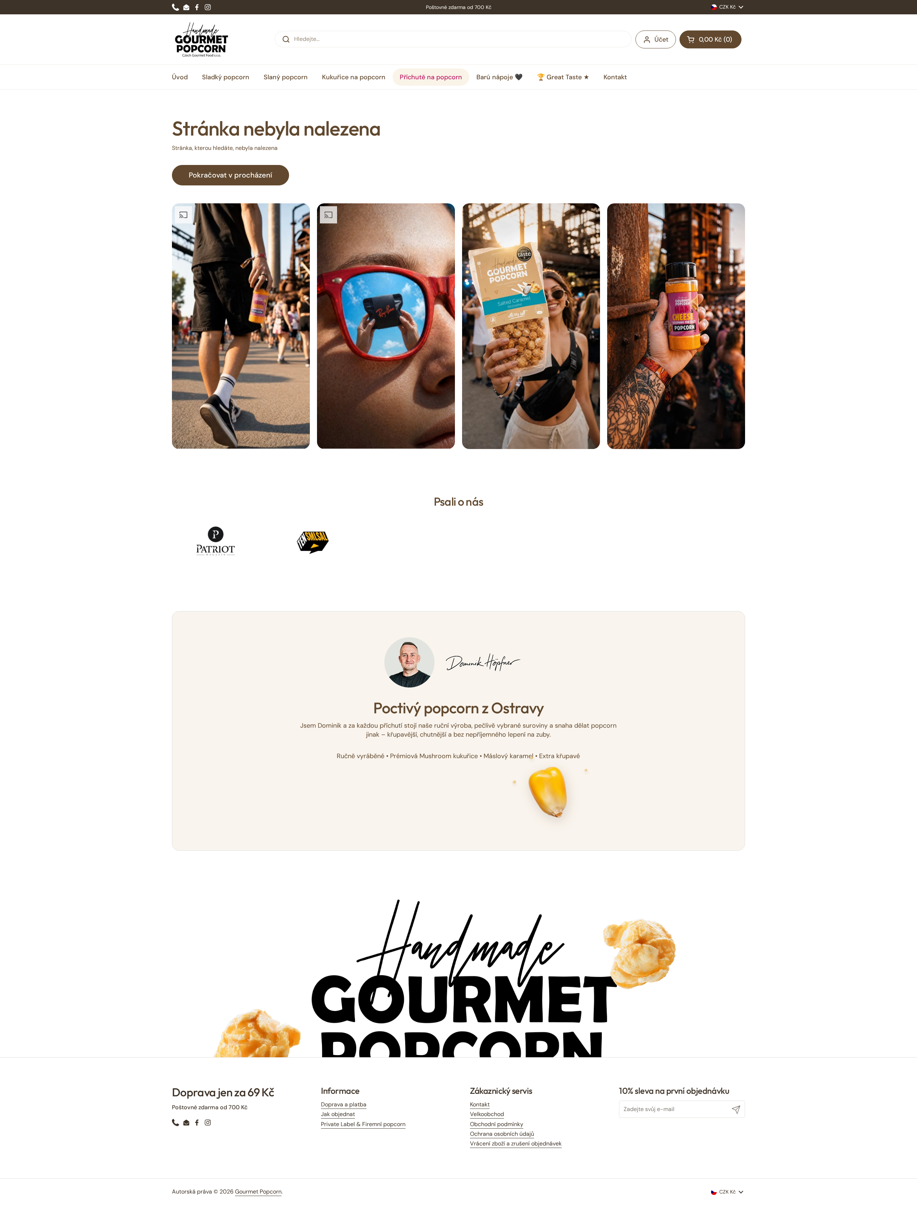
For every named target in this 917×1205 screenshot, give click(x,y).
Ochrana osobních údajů (502, 1134)
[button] (710, 39)
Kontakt (480, 1104)
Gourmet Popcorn (258, 1191)
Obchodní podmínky (496, 1124)
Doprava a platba (343, 1104)
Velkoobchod (487, 1114)
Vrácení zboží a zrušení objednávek (516, 1143)
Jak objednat (338, 1114)
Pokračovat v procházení (230, 175)
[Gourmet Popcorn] (201, 39)
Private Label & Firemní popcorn (363, 1124)
